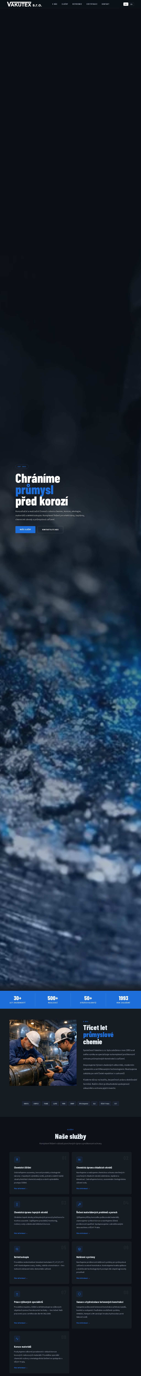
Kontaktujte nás (50, 529)
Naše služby (25, 529)
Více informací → (21, 1188)
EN (131, 4)
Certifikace (91, 4)
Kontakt (105, 4)
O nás (54, 4)
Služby (65, 4)
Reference (77, 4)
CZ (126, 4)
